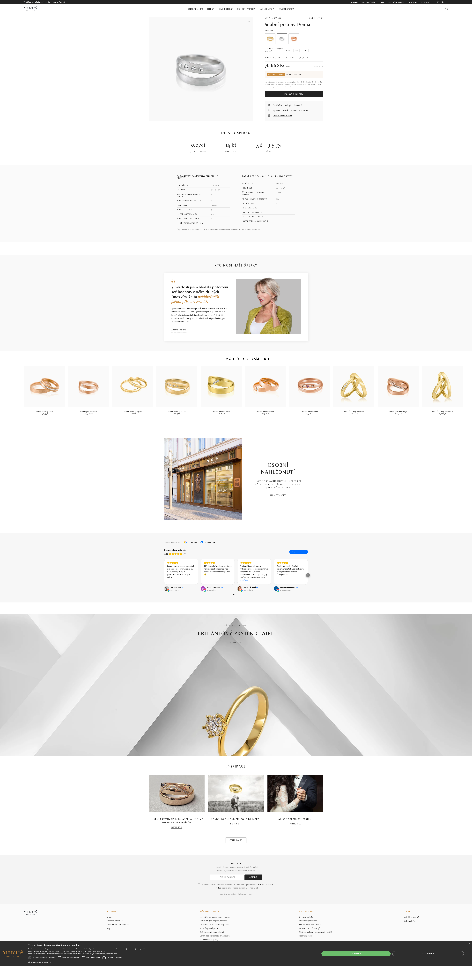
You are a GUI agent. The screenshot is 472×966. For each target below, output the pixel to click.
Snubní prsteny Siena (221, 412)
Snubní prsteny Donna (177, 412)
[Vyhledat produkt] (447, 9)
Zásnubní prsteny (246, 9)
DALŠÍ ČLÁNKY (236, 858)
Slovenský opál (368, 2)
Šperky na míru (196, 9)
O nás (381, 2)
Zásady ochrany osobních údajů (106, 954)
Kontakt (407, 930)
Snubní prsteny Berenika (354, 412)
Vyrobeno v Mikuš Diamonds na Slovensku (291, 111)
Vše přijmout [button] (356, 953)
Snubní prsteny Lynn (44, 412)
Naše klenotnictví (411, 936)
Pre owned (412, 2)
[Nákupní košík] (447, 2)
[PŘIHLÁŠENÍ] (443, 2)
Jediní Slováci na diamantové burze (215, 935)
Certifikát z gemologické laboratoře (288, 105)
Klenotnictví (426, 2)
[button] (164, 584)
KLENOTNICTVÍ (278, 495)
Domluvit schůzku (293, 94)
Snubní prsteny (266, 9)
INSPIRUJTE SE (176, 846)
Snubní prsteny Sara (88, 412)
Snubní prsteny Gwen (265, 412)
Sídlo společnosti (411, 940)
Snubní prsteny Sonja (398, 412)
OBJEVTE (236, 661)
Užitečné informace (396, 2)
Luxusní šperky (225, 9)
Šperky (210, 9)
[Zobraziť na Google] (166, 607)
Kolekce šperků (286, 9)
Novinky (354, 2)
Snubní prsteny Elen (309, 412)
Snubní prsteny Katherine (442, 412)
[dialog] (236, 953)
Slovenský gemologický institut (213, 939)
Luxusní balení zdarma (282, 116)
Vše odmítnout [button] (428, 953)
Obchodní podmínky (308, 939)
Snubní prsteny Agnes (133, 412)
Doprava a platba (306, 935)
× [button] (469, 944)
